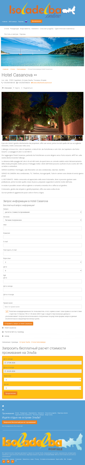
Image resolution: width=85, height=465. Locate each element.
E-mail (5, 241)
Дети (5, 267)
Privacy (37, 459)
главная (4, 21)
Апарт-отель (49, 415)
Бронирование (36, 21)
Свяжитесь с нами (28, 459)
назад (6, 336)
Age (5, 276)
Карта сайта (59, 459)
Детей (6, 384)
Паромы (21, 21)
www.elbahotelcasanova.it (42, 83)
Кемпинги (35, 29)
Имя (4, 225)
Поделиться (27, 88)
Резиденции (14, 29)
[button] (3, 113)
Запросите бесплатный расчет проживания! (20, 422)
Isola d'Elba (5, 459)
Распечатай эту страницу (14, 332)
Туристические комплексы (64, 29)
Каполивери (21, 69)
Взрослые (7, 258)
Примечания (8, 303)
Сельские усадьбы (46, 29)
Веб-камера (13, 21)
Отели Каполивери (38, 342)
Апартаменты (25, 29)
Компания (18, 459)
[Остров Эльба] (3, 406)
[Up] (3, 410)
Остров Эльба (24, 342)
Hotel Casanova (10, 328)
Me (65, 459)
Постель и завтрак (11, 34)
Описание (8, 88)
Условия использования (47, 459)
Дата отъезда (8, 294)
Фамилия (6, 233)
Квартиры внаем (63, 413)
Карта (17, 88)
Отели (6, 29)
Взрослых (7, 376)
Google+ (69, 459)
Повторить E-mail (9, 250)
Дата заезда (8, 286)
